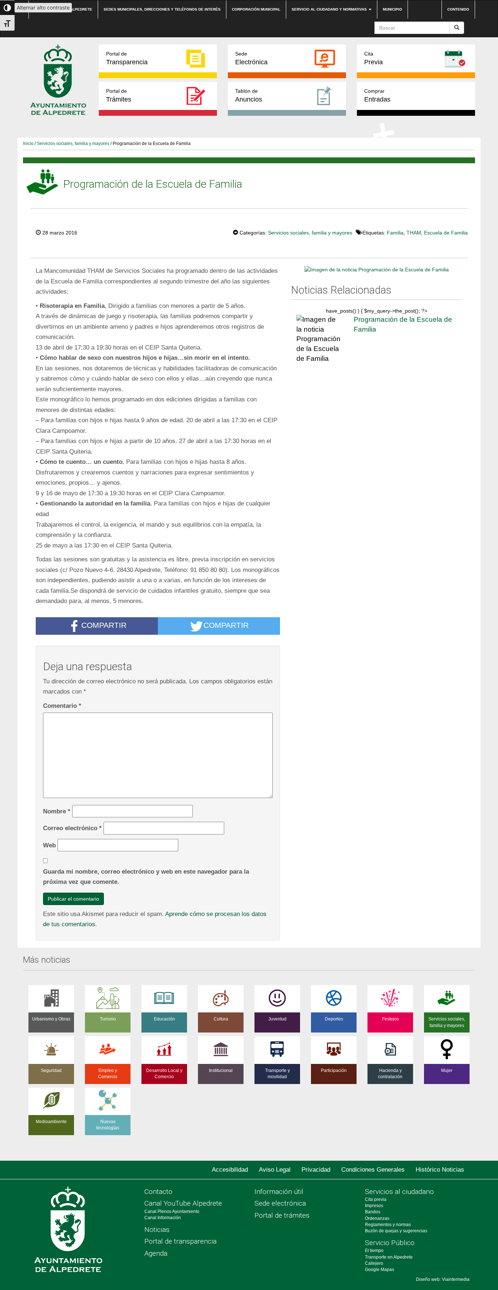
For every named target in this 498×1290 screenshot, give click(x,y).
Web (49, 845)
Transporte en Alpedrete (389, 1257)
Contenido (458, 9)
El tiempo (374, 1250)
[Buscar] (457, 28)
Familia (395, 233)
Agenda (155, 1253)
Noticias (157, 1229)
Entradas (377, 95)
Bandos (372, 1211)
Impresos (374, 1205)
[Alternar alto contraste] (7, 7)
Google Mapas (379, 1269)
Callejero (374, 1263)
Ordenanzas (377, 1218)
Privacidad (315, 1169)
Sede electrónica (280, 1203)
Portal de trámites (282, 1215)
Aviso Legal (275, 1169)
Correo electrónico (72, 828)
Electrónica (251, 58)
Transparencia (127, 58)
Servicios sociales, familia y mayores (73, 143)
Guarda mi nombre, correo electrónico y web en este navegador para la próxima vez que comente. (146, 877)
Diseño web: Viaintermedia (443, 1279)
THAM (413, 233)
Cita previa (375, 1199)
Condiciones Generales (373, 1169)
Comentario (62, 705)
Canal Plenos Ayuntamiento (171, 1211)
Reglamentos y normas (388, 1224)
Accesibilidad (230, 1169)
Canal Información (162, 1217)
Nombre (56, 811)
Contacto (158, 1191)
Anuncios (248, 95)
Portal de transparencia (180, 1241)
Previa (373, 58)
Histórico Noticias (440, 1169)
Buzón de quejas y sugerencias (396, 1230)
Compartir (104, 625)
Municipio (392, 9)
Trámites (118, 95)
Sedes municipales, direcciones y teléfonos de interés (162, 9)
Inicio (28, 143)
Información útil (278, 1191)
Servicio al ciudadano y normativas (330, 9)
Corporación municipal (256, 9)
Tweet (211, 232)
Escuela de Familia (446, 233)
